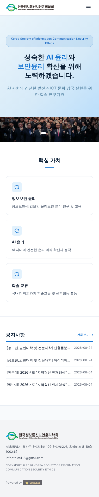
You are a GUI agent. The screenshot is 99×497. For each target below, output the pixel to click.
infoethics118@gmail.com (24, 458)
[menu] (88, 7)
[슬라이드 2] (43, 133)
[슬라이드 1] (31, 133)
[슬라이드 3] (55, 133)
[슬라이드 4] (67, 133)
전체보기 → (85, 335)
